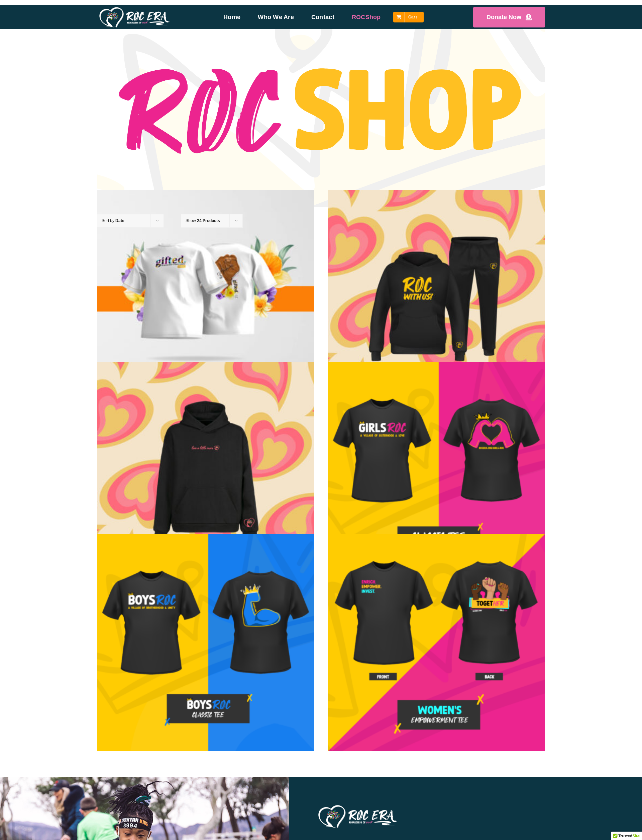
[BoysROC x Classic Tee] (205, 642)
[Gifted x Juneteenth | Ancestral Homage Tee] (205, 299)
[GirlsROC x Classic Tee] (436, 470)
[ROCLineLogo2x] (134, 9)
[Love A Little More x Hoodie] (205, 470)
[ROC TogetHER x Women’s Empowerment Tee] (436, 642)
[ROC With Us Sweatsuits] (436, 299)
